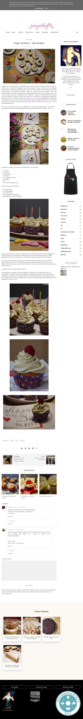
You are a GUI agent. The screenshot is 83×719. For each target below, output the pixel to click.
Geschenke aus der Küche (68, 232)
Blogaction (29, 32)
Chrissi (10, 507)
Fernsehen (5, 96)
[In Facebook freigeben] (21, 448)
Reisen (37, 32)
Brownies (63, 212)
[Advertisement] (41, 11)
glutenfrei (63, 254)
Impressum (45, 32)
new (12, 440)
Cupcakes (29, 39)
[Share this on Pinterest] (29, 448)
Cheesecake (64, 215)
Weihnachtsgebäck (66, 251)
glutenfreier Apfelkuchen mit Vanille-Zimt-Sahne (74, 121)
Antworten (10, 516)
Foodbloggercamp (31, 98)
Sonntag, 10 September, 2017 (17, 529)
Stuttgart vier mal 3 (46, 101)
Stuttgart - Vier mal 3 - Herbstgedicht (74, 139)
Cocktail (63, 219)
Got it (46, 8)
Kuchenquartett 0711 (49, 93)
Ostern (62, 241)
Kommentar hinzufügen (7, 558)
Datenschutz (55, 32)
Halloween (63, 235)
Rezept (22, 440)
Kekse (62, 238)
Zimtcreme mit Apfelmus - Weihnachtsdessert (12, 637)
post (16, 440)
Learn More (39, 8)
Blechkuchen (64, 206)
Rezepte (21, 32)
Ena (9, 529)
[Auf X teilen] (25, 448)
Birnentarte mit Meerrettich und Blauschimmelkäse (73, 130)
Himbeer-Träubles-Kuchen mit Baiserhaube (32, 637)
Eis (61, 228)
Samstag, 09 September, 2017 (19, 507)
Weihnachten (64, 245)
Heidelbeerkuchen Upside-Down (51, 637)
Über (13, 32)
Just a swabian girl (18, 543)
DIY (62, 225)
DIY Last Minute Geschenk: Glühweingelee (72, 113)
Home (7, 32)
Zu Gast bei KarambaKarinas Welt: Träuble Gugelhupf (74, 148)
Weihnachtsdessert (66, 248)
